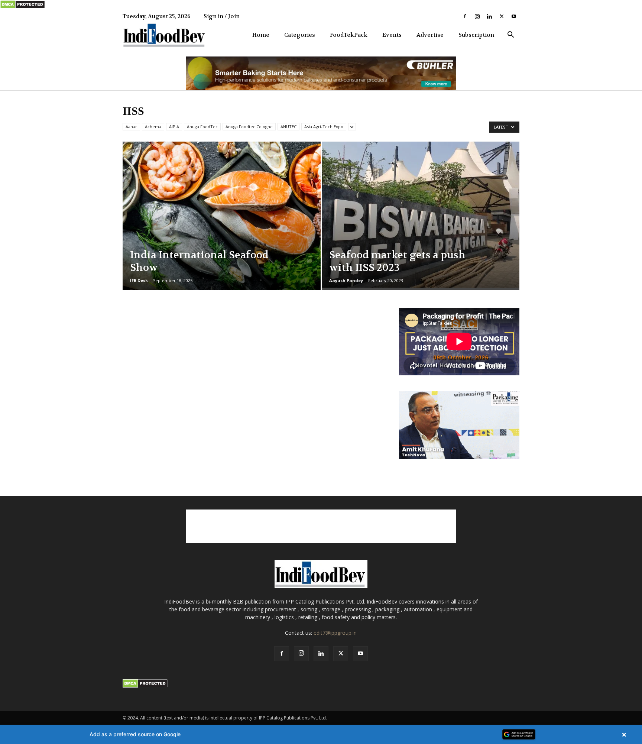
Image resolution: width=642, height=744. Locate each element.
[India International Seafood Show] (222, 227)
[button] (510, 35)
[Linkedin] (489, 16)
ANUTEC (288, 126)
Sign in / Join (222, 16)
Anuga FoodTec (202, 126)
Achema (153, 126)
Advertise (430, 35)
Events (392, 35)
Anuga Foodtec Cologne (249, 126)
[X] (501, 16)
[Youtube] (513, 16)
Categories (299, 35)
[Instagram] (477, 16)
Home (260, 35)
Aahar (131, 126)
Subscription (476, 35)
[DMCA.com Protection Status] (22, 7)
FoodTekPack (348, 35)
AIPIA (174, 126)
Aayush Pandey (346, 280)
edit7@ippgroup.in (335, 632)
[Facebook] (464, 16)
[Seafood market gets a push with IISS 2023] (421, 215)
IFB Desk (139, 280)
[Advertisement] (321, 526)
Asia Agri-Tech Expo (323, 126)
